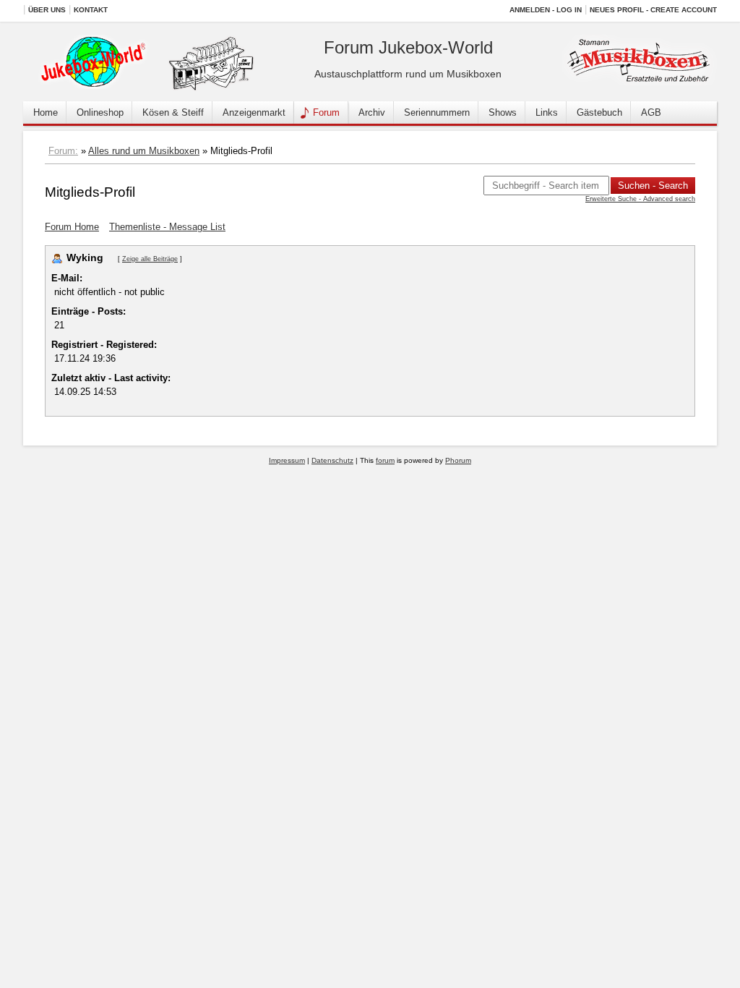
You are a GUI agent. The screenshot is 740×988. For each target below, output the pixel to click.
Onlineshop (100, 112)
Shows (503, 112)
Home (45, 112)
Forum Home (72, 226)
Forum (326, 112)
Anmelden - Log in (545, 10)
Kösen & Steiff (173, 112)
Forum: (63, 150)
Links (546, 112)
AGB (651, 112)
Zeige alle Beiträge (150, 259)
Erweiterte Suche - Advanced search (640, 199)
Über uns (47, 10)
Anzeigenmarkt (254, 112)
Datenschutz (332, 460)
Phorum (458, 460)
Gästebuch (599, 112)
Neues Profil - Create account (653, 10)
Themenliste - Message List (167, 226)
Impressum (287, 460)
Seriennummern (437, 112)
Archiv (371, 112)
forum (385, 460)
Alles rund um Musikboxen (143, 150)
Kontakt (91, 10)
